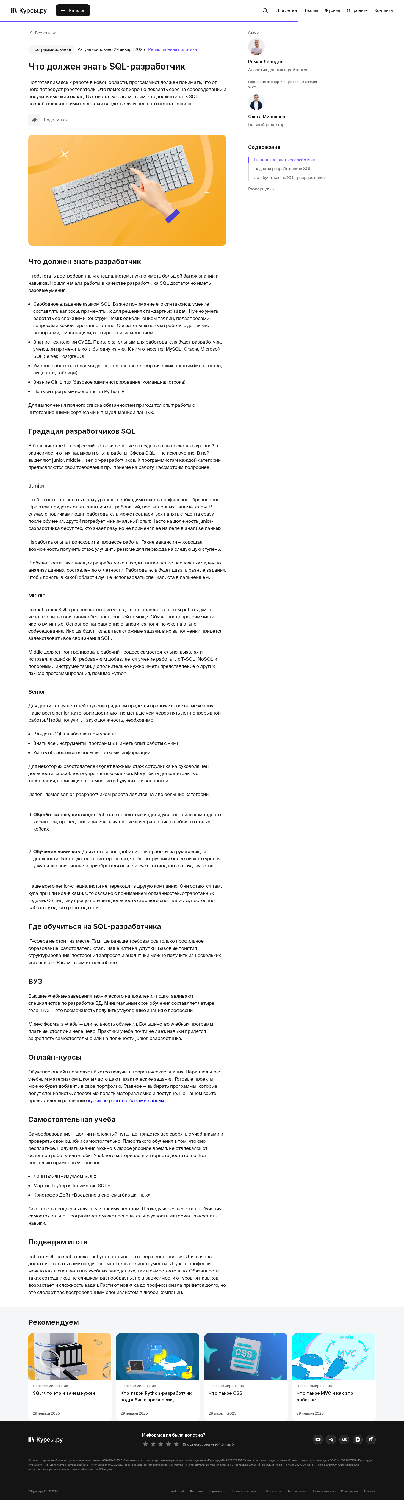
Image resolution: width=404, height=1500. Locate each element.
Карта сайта (217, 1491)
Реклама (370, 1491)
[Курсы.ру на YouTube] (318, 1439)
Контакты (383, 10)
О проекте (357, 10)
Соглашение (274, 1491)
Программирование (51, 49)
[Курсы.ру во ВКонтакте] (344, 1439)
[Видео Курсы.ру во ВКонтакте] (358, 1439)
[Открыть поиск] (265, 10)
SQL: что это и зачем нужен (64, 1393)
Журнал (332, 10)
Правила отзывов (324, 1491)
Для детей (286, 10)
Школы (310, 10)
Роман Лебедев (265, 61)
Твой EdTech (176, 1491)
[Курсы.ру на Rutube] (371, 1439)
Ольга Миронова (266, 116)
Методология (297, 1491)
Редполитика (350, 1491)
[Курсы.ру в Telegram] (331, 1439)
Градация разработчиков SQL (282, 168)
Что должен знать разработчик (284, 160)
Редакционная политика (172, 49)
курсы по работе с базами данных (126, 1100)
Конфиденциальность (245, 1491)
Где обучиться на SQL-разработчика (289, 177)
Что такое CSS (225, 1393)
